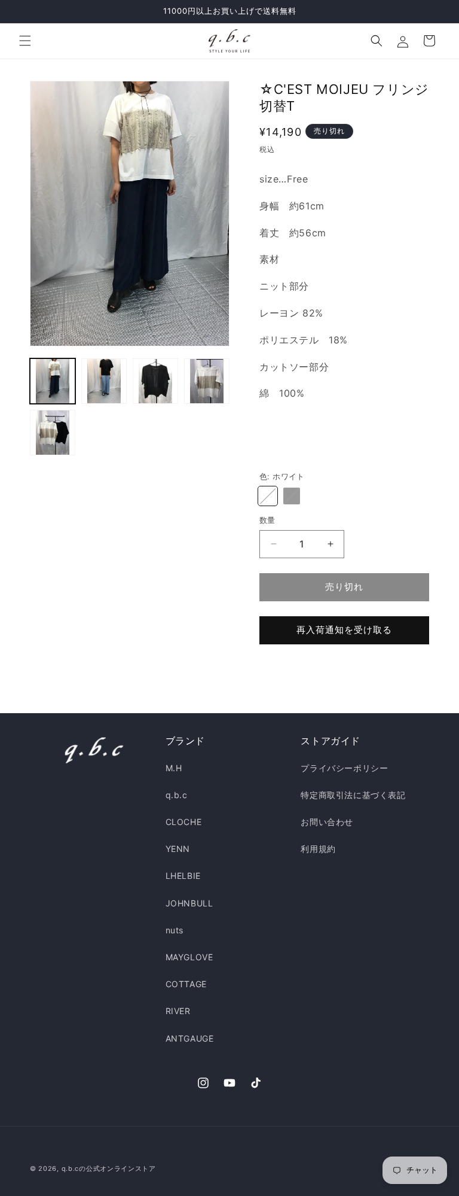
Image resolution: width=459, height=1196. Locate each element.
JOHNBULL (189, 903)
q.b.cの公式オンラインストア (109, 1168)
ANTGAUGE (190, 1038)
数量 (267, 520)
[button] (25, 41)
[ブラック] (291, 496)
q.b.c (177, 795)
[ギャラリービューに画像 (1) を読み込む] (52, 381)
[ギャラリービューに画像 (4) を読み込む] (207, 381)
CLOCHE (184, 822)
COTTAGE (186, 984)
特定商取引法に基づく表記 (353, 795)
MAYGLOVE (189, 957)
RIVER (178, 1011)
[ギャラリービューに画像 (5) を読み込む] (52, 432)
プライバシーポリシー (344, 768)
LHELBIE (183, 876)
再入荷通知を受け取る (344, 629)
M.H (174, 768)
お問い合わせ (327, 822)
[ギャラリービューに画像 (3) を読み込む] (155, 381)
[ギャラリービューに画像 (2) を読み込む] (104, 381)
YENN (178, 849)
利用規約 (318, 849)
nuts (174, 930)
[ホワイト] (267, 496)
